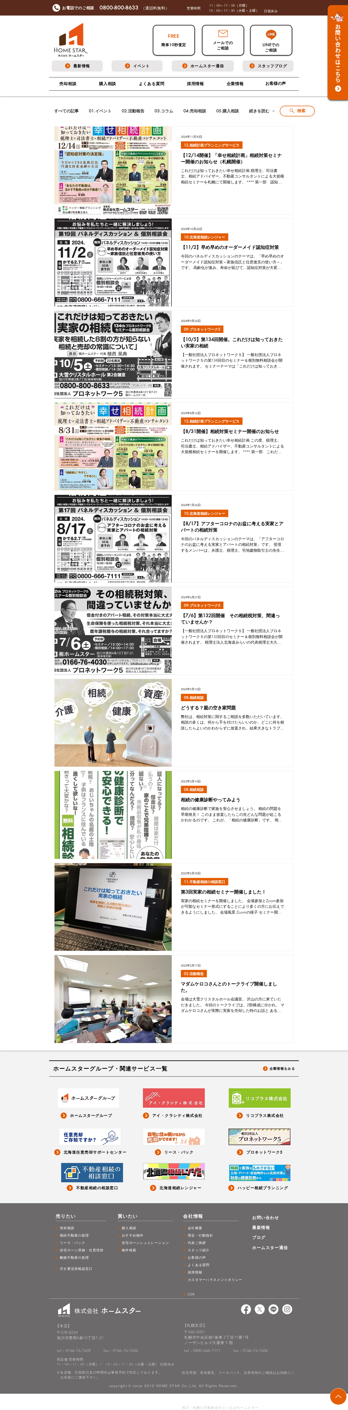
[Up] (338, 1396)
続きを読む (259, 111)
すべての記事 (66, 111)
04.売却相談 (194, 111)
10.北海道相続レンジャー (204, 237)
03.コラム (164, 111)
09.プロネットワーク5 (202, 329)
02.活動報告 (133, 111)
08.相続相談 (194, 697)
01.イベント (100, 111)
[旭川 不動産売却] (246, 1309)
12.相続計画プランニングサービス (211, 145)
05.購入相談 (227, 111)
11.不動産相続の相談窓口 (204, 881)
